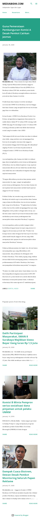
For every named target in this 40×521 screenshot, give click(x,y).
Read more (33, 365)
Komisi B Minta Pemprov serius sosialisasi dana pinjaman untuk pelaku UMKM (17, 407)
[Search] (31, 3)
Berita (10, 288)
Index (16, 288)
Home (4, 12)
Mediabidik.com (12, 3)
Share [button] (33, 288)
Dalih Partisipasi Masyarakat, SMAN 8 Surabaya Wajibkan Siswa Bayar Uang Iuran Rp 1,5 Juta (20, 338)
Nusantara (16, 12)
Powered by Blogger (21, 515)
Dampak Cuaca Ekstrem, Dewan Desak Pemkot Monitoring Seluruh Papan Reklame (18, 476)
